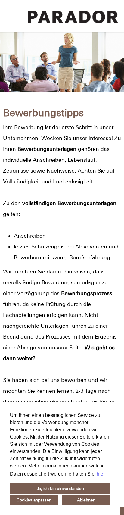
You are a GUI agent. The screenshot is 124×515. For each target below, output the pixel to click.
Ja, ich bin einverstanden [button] (60, 488)
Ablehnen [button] (86, 500)
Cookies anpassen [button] (34, 500)
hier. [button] (101, 473)
